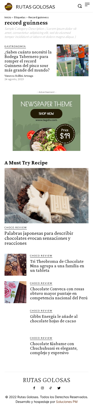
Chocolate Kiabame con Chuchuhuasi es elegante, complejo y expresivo (53, 348)
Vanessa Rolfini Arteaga (19, 75)
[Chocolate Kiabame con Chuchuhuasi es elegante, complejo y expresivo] (15, 347)
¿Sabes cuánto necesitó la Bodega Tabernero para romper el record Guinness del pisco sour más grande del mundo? (28, 60)
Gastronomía (15, 46)
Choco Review (16, 227)
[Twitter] (59, 388)
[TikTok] (50, 388)
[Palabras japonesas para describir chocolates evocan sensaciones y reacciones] (46, 196)
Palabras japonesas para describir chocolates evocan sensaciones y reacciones (39, 238)
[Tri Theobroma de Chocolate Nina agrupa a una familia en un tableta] (15, 265)
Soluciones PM (66, 402)
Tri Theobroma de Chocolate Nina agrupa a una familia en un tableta (57, 266)
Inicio (8, 17)
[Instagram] (42, 388)
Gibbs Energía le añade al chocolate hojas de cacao (54, 318)
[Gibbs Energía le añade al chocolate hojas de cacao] (15, 320)
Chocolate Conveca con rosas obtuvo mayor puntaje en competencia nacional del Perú (59, 293)
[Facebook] (34, 388)
